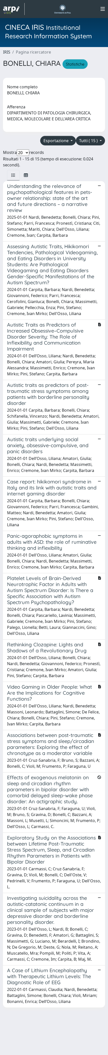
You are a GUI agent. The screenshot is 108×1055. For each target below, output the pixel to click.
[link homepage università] (62, 9)
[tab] (13, 175)
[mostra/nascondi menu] (102, 9)
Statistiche (75, 64)
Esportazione (56, 140)
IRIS (6, 52)
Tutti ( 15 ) (89, 140)
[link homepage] (14, 9)
